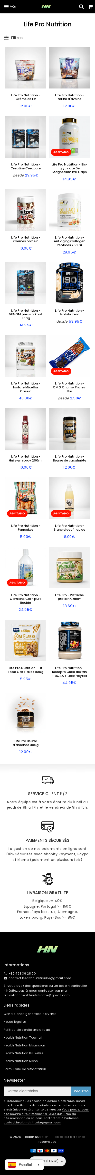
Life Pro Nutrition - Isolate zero (69, 312)
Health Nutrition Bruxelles (24, 1053)
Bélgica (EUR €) (45, 1161)
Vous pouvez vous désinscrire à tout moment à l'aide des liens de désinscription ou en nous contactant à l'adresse (46, 1114)
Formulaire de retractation (25, 1069)
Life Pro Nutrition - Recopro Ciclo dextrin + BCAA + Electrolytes (69, 672)
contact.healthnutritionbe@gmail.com (40, 978)
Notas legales (15, 1022)
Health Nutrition (36, 1137)
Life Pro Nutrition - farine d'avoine (69, 97)
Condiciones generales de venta (30, 1014)
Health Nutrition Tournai (23, 1037)
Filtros (17, 38)
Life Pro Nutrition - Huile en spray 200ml (25, 458)
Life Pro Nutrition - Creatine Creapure (25, 166)
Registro (81, 1091)
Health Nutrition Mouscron (24, 1045)
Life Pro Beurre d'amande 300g (25, 743)
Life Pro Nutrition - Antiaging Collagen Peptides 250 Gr (69, 241)
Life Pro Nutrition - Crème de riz (25, 97)
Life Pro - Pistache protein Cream (69, 597)
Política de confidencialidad (27, 1030)
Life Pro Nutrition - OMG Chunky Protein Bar (69, 387)
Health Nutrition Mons (21, 1061)
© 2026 (16, 1137)
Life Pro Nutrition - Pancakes (25, 527)
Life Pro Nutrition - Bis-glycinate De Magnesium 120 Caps (69, 168)
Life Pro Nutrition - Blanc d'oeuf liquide (69, 527)
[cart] (90, 6)
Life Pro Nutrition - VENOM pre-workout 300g (25, 314)
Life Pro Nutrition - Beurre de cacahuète (69, 458)
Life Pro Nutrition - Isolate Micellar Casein (25, 387)
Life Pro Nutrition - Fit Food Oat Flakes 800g (25, 670)
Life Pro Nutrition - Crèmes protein (25, 239)
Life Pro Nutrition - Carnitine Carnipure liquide (25, 599)
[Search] (81, 6)
